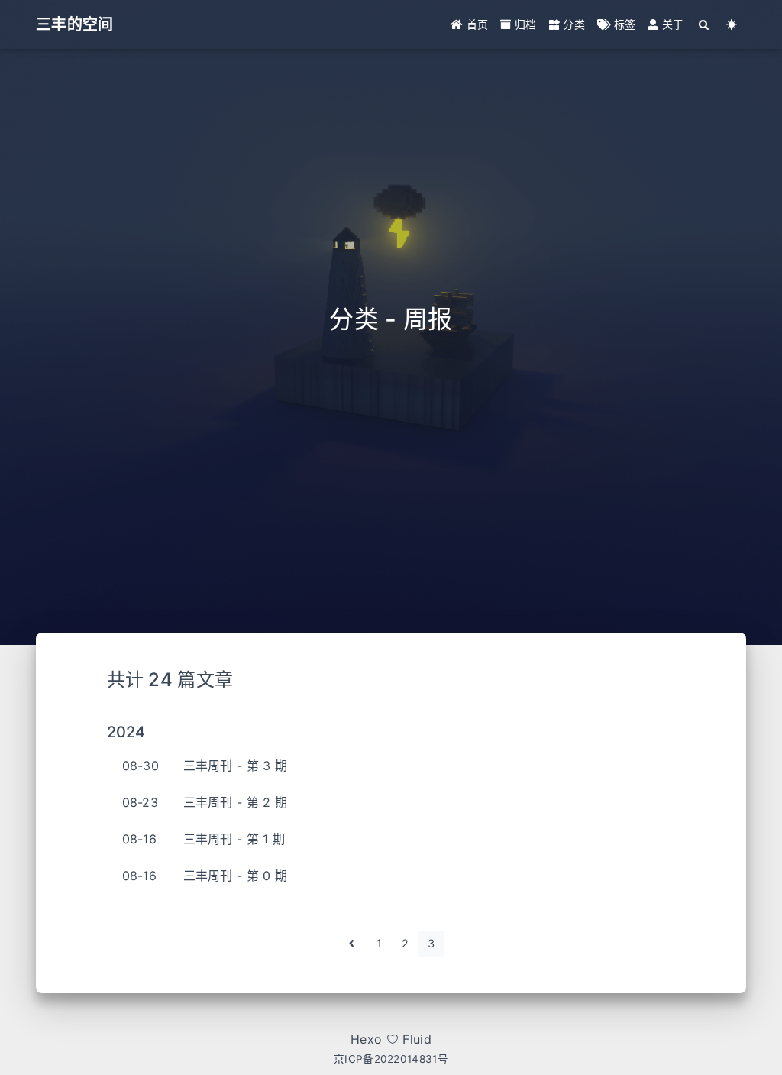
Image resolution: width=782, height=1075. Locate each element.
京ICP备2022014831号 (391, 1059)
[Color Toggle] (732, 24)
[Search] (704, 24)
